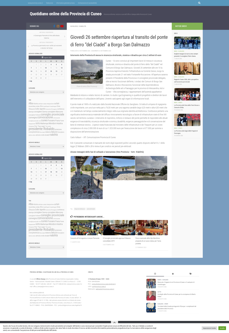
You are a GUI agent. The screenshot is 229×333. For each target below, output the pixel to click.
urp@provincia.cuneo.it (99, 286)
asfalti (56, 103)
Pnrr (47, 126)
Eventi (180, 102)
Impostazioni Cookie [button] (209, 328)
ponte (49, 126)
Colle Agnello (40, 109)
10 (46, 68)
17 (46, 71)
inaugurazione (32, 123)
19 (56, 71)
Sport (166, 304)
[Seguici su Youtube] (61, 26)
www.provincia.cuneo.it (35, 3)
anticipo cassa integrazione (46, 104)
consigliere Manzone (55, 112)
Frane (62, 121)
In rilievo (74, 26)
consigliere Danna (40, 112)
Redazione (49, 3)
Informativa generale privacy (65, 3)
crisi (40, 121)
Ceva (58, 106)
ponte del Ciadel (91, 209)
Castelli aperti (46, 106)
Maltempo (44, 123)
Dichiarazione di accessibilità (87, 3)
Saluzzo (54, 132)
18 (51, 71)
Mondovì (52, 123)
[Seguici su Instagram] (58, 26)
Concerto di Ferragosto (51, 109)
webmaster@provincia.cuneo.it (105, 289)
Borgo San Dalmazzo (80, 209)
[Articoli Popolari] (173, 274)
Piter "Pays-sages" (39, 126)
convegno (33, 117)
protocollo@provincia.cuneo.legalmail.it (104, 284)
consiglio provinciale (52, 114)
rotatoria (48, 132)
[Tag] (190, 274)
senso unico (32, 135)
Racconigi (42, 132)
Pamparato (31, 126)
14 (31, 71)
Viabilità (82, 26)
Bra (41, 106)
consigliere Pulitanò (34, 115)
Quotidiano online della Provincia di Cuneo (65, 13)
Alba (31, 103)
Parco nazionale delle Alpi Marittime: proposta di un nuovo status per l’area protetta (148, 241)
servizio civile (40, 135)
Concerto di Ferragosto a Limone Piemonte (84, 238)
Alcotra (35, 104)
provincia (35, 132)
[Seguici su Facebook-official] (54, 26)
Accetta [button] (222, 328)
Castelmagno (53, 106)
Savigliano (61, 132)
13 (61, 68)
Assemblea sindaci (34, 106)
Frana (57, 120)
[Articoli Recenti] (155, 274)
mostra (59, 123)
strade (47, 135)
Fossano (51, 120)
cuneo (44, 120)
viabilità (53, 134)
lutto (38, 123)
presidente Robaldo (41, 129)
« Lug (30, 81)
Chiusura (32, 109)
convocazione (45, 117)
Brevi (175, 51)
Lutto (159, 292)
